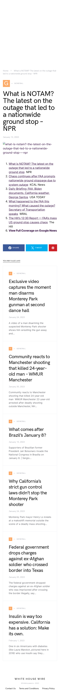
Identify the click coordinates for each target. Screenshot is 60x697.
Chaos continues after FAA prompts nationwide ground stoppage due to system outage (32, 180)
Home (5, 71)
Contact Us (10, 688)
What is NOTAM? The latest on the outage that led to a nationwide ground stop (31, 168)
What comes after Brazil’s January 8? (27, 432)
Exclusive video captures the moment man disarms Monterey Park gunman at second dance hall (30, 296)
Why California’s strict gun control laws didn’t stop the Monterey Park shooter (28, 493)
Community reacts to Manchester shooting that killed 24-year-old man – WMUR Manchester (29, 368)
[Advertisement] (30, 30)
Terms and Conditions (29, 688)
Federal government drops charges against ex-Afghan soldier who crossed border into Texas (29, 558)
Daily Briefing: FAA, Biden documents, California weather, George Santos (29, 193)
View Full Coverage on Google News (33, 230)
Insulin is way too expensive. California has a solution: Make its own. (29, 625)
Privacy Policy (48, 688)
